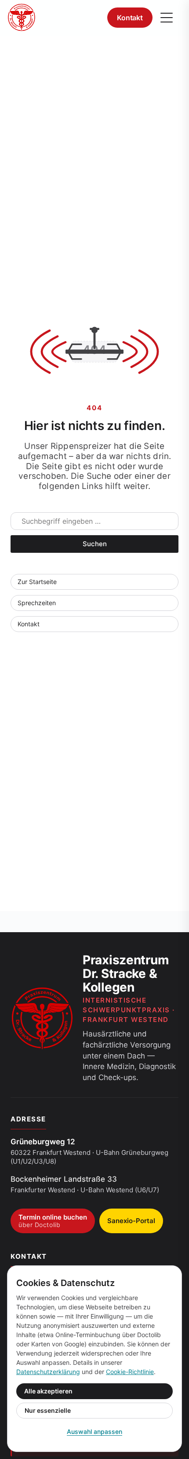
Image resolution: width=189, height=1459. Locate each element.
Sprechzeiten (37, 602)
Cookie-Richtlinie (130, 1371)
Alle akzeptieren (48, 1391)
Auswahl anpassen (94, 1431)
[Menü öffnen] (166, 17)
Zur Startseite (37, 581)
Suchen (95, 544)
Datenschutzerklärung (48, 1371)
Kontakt (130, 17)
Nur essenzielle (48, 1410)
